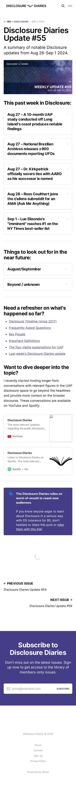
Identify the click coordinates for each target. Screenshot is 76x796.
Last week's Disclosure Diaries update (37, 354)
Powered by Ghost (38, 771)
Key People (17, 334)
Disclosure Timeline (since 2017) (33, 321)
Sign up (38, 755)
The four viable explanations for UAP (36, 347)
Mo (9, 21)
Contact (38, 750)
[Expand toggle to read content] (67, 114)
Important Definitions (24, 341)
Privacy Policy (38, 760)
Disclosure (21, 21)
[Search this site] (63, 6)
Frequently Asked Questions (30, 328)
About (38, 745)
